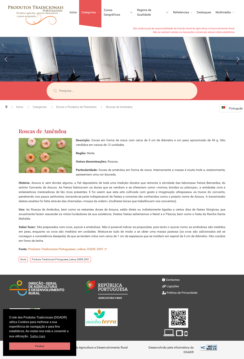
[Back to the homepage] (37, 12)
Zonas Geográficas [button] (112, 12)
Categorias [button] (88, 12)
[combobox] (122, 91)
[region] (122, 59)
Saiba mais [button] (37, 336)
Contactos (173, 280)
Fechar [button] (39, 346)
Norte (23, 259)
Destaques (204, 12)
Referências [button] (181, 12)
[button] (6, 59)
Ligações (173, 286)
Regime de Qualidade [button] (144, 12)
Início (73, 12)
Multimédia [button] (223, 12)
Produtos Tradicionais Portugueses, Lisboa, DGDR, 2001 (66, 249)
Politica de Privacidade (182, 292)
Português (235, 108)
